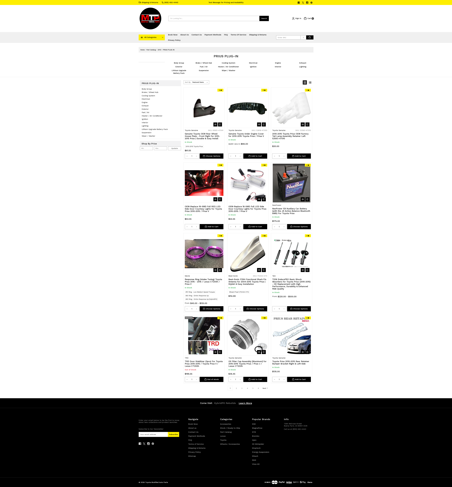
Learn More (245, 403)
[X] (303, 2)
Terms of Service (238, 35)
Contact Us (197, 35)
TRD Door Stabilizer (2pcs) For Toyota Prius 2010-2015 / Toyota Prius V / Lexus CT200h (204, 363)
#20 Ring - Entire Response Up (197, 296)
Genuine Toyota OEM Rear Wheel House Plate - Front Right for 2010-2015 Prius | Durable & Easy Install (202, 136)
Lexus (223, 436)
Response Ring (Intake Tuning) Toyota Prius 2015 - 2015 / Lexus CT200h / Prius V (203, 281)
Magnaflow (257, 428)
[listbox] (200, 82)
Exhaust (302, 63)
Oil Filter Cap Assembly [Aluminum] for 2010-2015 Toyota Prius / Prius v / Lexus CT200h (247, 363)
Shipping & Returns (150, 2)
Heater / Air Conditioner (228, 67)
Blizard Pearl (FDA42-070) (239, 292)
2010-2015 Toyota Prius (194, 146)
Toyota (223, 440)
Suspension (204, 70)
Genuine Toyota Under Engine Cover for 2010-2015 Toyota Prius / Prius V (246, 135)
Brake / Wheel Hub (204, 63)
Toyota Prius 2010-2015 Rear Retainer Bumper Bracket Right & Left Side (290, 362)
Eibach (255, 456)
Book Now (173, 35)
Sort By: (188, 82)
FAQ (226, 35)
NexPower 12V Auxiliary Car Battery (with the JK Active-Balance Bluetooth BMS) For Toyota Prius (291, 211)
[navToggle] (142, 37)
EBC (254, 424)
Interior (278, 67)
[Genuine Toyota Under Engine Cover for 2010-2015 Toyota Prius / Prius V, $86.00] (247, 108)
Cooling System (228, 63)
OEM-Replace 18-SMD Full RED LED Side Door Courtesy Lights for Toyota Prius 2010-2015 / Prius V (203, 208)
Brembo (255, 436)
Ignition (253, 67)
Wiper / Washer (228, 70)
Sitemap (192, 456)
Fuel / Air (204, 67)
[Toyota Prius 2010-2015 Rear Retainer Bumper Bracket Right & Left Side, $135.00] (291, 335)
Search (264, 18)
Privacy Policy (174, 40)
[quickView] (215, 124)
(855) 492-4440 (171, 2)
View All (256, 464)
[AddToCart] (309, 37)
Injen (254, 440)
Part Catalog (226, 432)
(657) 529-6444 (226, 2)
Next (264, 388)
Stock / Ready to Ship (230, 428)
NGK (254, 460)
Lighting (302, 67)
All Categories (150, 37)
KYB (254, 432)
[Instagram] (307, 2)
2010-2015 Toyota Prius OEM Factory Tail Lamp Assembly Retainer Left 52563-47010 (290, 136)
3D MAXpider (258, 444)
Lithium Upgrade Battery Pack (155, 129)
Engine (278, 63)
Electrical (253, 63)
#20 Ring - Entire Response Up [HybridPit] (201, 299)
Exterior (179, 67)
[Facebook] (299, 2)
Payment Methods (212, 35)
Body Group (179, 63)
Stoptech (256, 448)
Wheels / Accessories (230, 444)
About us (184, 35)
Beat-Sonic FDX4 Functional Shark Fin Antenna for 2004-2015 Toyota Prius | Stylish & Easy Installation (247, 281)
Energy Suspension (260, 452)
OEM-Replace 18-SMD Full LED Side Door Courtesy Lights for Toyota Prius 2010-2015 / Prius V (247, 208)
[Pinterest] (311, 2)
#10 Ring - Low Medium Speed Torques (200, 292)
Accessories (225, 424)
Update (174, 148)
